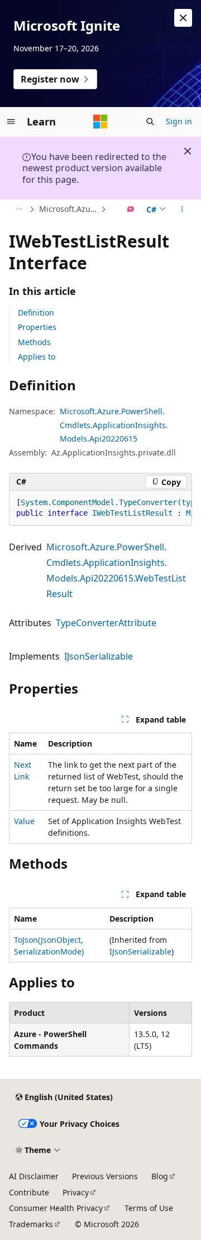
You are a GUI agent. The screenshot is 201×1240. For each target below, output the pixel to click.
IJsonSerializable (98, 656)
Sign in (179, 121)
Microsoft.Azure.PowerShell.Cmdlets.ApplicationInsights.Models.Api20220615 (68, 209)
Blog (159, 1176)
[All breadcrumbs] (18, 210)
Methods (34, 342)
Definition (36, 312)
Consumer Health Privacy (56, 1208)
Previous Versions (105, 1176)
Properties (37, 327)
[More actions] (182, 210)
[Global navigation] (11, 122)
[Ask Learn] (131, 210)
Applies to (36, 356)
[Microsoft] (100, 121)
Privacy (76, 1192)
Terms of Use (149, 1208)
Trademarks (31, 1224)
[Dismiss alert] (183, 18)
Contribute (29, 1192)
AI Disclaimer (34, 1176)
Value (24, 821)
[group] (100, 508)
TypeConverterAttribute (106, 623)
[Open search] (150, 122)
